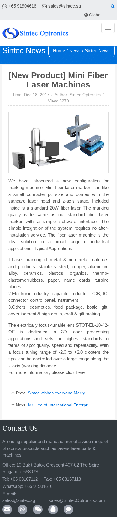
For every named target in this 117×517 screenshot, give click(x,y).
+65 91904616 (22, 5)
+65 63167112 (24, 479)
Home (59, 50)
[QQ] (53, 502)
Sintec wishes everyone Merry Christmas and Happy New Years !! (60, 392)
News (75, 50)
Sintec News (97, 50)
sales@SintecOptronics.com (86, 493)
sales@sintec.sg (64, 5)
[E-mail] (7, 502)
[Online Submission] (68, 502)
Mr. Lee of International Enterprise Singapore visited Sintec (60, 404)
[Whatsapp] (22, 502)
